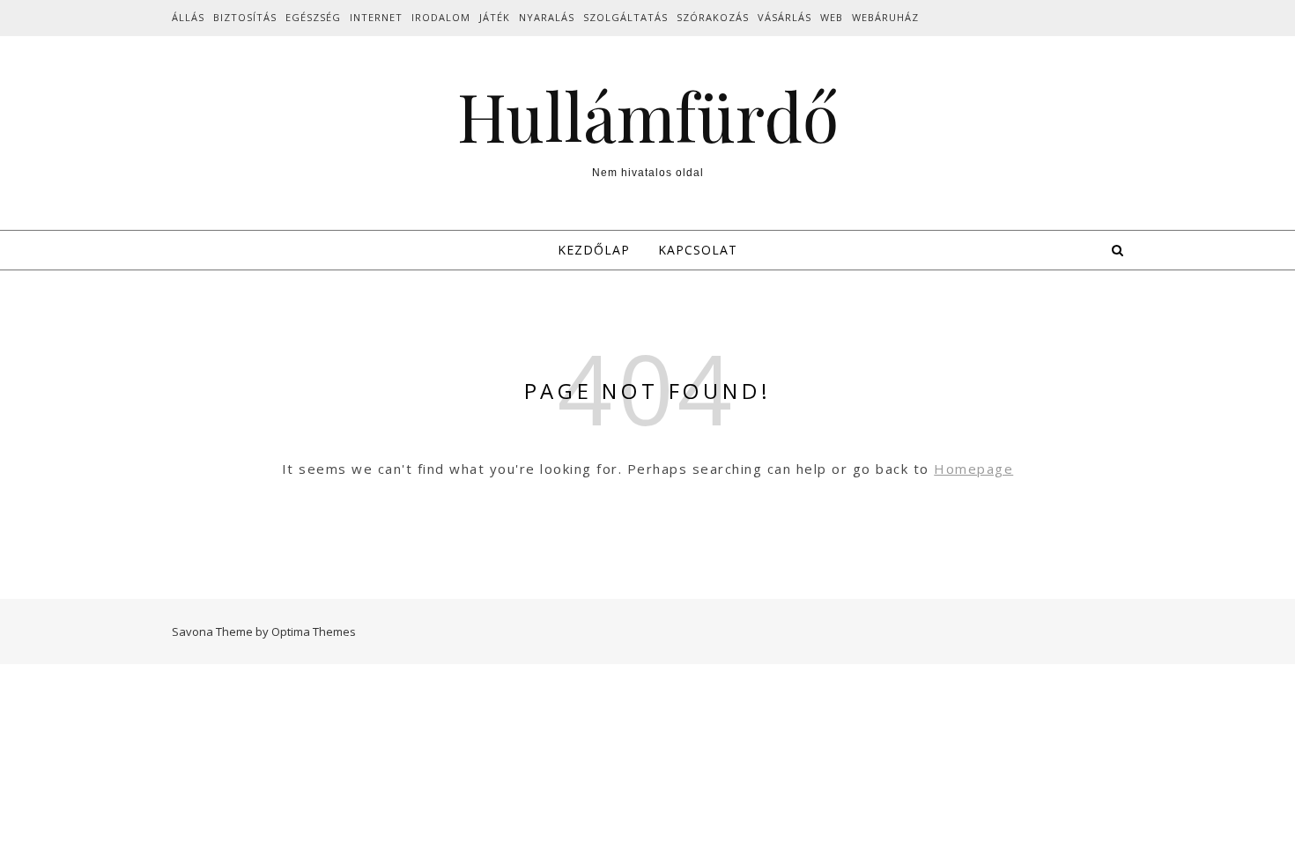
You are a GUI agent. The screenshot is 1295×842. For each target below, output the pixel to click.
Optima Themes (313, 631)
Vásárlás (784, 17)
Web (831, 17)
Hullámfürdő (648, 116)
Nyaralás (546, 17)
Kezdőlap (594, 249)
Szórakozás (713, 17)
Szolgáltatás (625, 17)
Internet (376, 17)
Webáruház (885, 17)
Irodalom (440, 17)
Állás (188, 17)
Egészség (313, 17)
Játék (494, 17)
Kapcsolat (697, 249)
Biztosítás (245, 17)
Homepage (973, 468)
